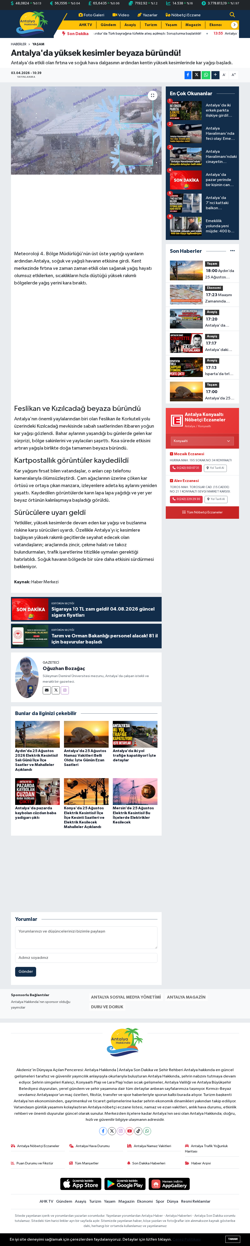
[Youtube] (129, 1131)
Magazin (193, 25)
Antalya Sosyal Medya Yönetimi (126, 997)
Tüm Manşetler (87, 1163)
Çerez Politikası (186, 1239)
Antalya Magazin (186, 997)
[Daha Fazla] (215, 75)
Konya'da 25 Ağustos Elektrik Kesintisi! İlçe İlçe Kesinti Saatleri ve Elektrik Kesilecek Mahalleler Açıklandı (84, 817)
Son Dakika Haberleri (148, 1163)
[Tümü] (232, 251)
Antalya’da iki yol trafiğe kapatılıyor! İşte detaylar (134, 755)
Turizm (151, 25)
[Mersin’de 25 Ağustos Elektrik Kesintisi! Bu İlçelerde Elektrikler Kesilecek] (135, 791)
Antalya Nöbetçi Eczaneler (38, 1146)
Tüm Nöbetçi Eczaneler (205, 512)
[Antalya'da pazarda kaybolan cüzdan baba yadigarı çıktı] (37, 791)
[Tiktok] (138, 1131)
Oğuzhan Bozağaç (64, 668)
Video (123, 15)
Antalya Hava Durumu (93, 1146)
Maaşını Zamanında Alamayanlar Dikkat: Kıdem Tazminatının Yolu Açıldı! (218, 298)
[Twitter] (56, 690)
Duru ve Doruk (107, 1007)
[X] (112, 1131)
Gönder (26, 972)
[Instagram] (65, 690)
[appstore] (81, 1184)
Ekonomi (217, 25)
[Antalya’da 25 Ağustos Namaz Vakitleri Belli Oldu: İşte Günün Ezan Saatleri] (86, 734)
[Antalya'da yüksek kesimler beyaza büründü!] (86, 130)
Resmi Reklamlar (195, 1201)
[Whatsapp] (147, 1131)
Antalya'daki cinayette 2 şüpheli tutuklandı (216, 347)
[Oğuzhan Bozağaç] (27, 677)
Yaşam (171, 25)
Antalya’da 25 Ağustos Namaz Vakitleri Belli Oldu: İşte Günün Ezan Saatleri (219, 395)
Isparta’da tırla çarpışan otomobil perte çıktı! (219, 371)
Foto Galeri (94, 15)
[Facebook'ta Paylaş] (188, 75)
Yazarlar (150, 15)
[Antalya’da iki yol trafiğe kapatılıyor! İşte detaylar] (135, 734)
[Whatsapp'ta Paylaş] (206, 75)
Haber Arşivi (201, 1163)
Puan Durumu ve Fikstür (35, 1163)
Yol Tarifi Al (217, 468)
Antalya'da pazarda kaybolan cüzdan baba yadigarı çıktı (35, 812)
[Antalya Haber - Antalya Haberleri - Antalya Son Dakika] (32, 24)
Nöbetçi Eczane (186, 15)
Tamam (233, 1239)
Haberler (18, 44)
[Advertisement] (103, 212)
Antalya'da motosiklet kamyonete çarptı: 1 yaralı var (217, 323)
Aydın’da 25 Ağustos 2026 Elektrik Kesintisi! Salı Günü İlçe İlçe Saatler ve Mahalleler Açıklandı (36, 760)
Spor (160, 1201)
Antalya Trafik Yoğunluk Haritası (206, 1148)
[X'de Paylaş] (196, 75)
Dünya (172, 1201)
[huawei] (169, 1184)
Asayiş (130, 25)
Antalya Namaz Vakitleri (152, 1146)
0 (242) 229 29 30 (188, 499)
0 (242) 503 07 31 (188, 468)
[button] (234, 25)
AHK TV (85, 25)
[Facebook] (103, 1131)
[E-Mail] (47, 690)
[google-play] (125, 1184)
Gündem (108, 25)
